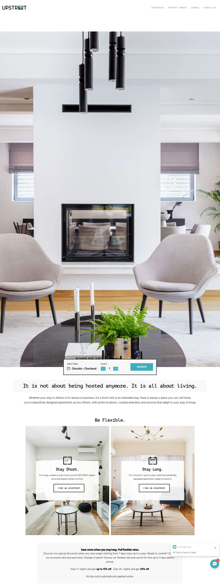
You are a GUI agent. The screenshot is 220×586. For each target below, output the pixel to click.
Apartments (157, 7)
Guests (104, 364)
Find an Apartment (69, 488)
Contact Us (209, 7)
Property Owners (177, 7)
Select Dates (72, 364)
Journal (195, 7)
